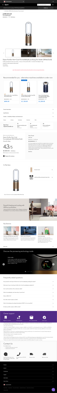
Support (5, 374)
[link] (8, 156)
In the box (12, 119)
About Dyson (6, 377)
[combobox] (13, 1)
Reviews (5, 119)
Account (5, 368)
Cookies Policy (10, 387)
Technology (28, 119)
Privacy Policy (5, 387)
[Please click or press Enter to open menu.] (3, 4)
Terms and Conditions (16, 387)
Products (5, 364)
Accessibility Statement (23, 387)
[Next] (53, 53)
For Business (6, 371)
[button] (28, 53)
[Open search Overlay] (44, 5)
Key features (20, 119)
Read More (30, 151)
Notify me (46, 7)
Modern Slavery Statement (30, 387)
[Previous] (4, 53)
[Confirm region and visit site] (53, 1)
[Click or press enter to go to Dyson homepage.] (7, 5)
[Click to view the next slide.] (53, 264)
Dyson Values (6, 381)
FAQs (35, 119)
